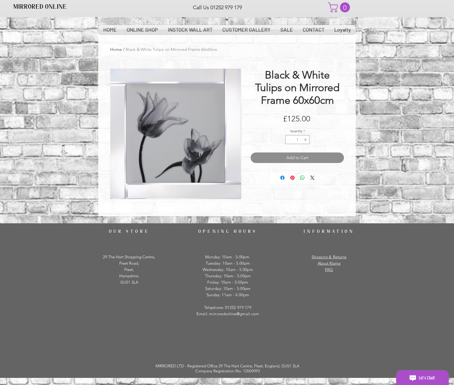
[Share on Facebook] (282, 178)
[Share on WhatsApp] (302, 178)
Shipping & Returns (329, 256)
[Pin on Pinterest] (292, 178)
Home (116, 49)
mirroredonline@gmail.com (234, 313)
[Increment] (306, 139)
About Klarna (329, 263)
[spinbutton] (297, 139)
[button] (340, 7)
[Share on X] (312, 178)
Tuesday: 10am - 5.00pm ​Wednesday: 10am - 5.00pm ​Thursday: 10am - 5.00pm (228, 269)
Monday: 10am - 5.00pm (228, 256)
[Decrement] (289, 139)
